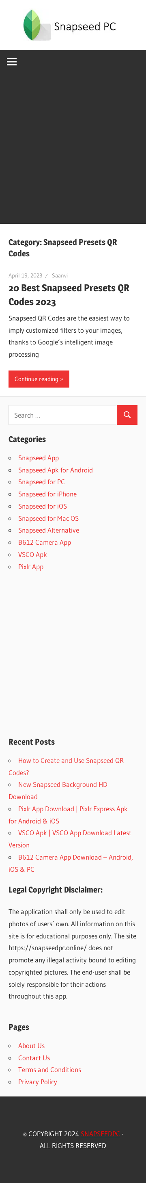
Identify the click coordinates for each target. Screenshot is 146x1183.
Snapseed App (38, 457)
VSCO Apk (32, 554)
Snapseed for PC (41, 481)
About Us (31, 1045)
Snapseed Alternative (48, 530)
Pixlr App (30, 566)
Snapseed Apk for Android (55, 470)
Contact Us (34, 1057)
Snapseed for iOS (42, 506)
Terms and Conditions (49, 1069)
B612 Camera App (44, 542)
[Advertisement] (73, 151)
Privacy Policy (37, 1081)
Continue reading (36, 379)
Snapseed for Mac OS (48, 518)
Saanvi (60, 275)
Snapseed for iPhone (47, 494)
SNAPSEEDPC (100, 1133)
